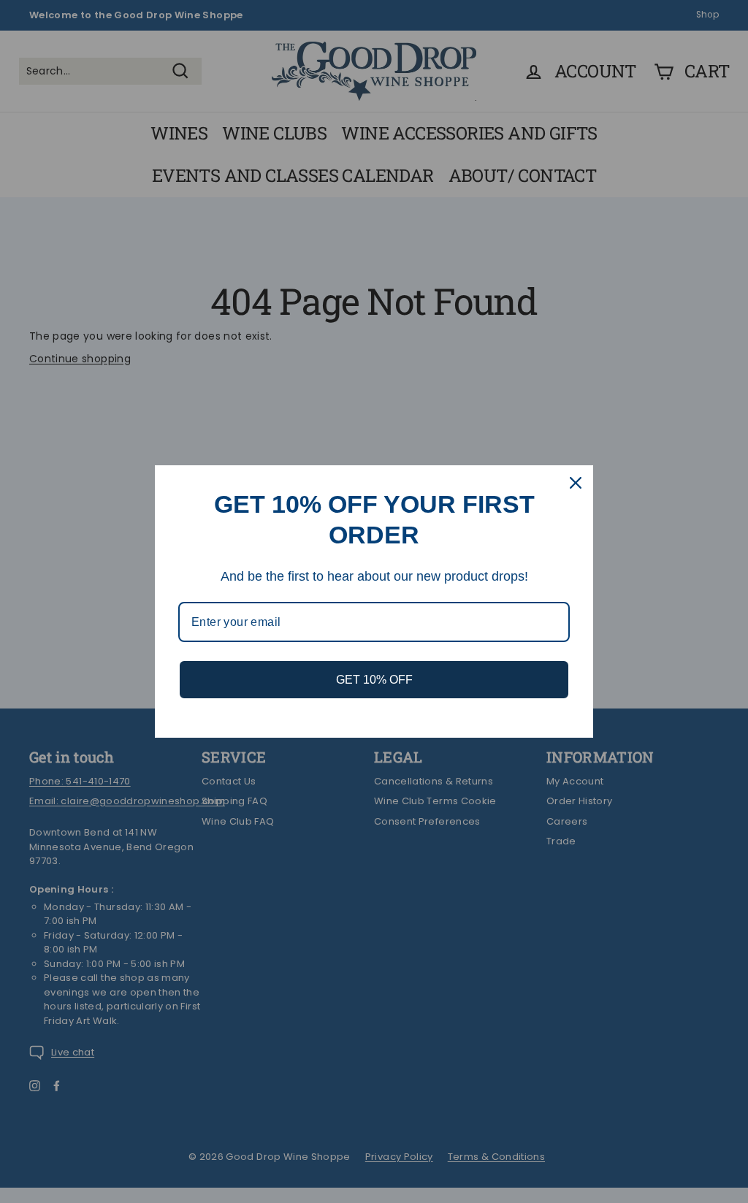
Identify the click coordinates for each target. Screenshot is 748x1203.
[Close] (575, 482)
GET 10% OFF (374, 679)
